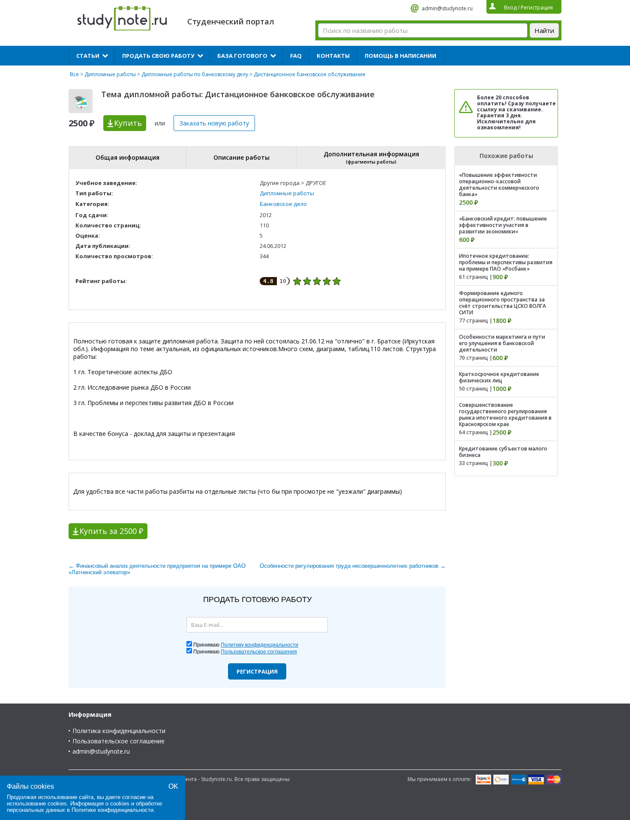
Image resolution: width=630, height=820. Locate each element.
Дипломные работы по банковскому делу (194, 74)
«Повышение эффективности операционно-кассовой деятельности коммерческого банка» (499, 184)
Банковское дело (283, 204)
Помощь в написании (400, 56)
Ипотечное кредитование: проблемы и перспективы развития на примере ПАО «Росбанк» (505, 262)
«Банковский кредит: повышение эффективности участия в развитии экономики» (503, 225)
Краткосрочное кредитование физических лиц (499, 377)
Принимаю (245, 645)
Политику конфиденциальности (259, 645)
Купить (128, 123)
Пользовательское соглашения (259, 652)
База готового (242, 56)
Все (74, 74)
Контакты (333, 56)
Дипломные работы (110, 74)
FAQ (296, 56)
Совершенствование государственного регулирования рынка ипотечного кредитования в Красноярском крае (505, 414)
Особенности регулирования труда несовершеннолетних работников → (353, 566)
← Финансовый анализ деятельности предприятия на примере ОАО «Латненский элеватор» (157, 569)
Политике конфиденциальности (112, 810)
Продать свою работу (158, 56)
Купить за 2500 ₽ (111, 531)
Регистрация (257, 671)
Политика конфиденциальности (118, 731)
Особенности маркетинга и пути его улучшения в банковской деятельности (502, 343)
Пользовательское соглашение (118, 741)
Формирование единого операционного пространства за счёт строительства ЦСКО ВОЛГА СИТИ (502, 302)
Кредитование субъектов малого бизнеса (503, 452)
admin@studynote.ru (447, 8)
